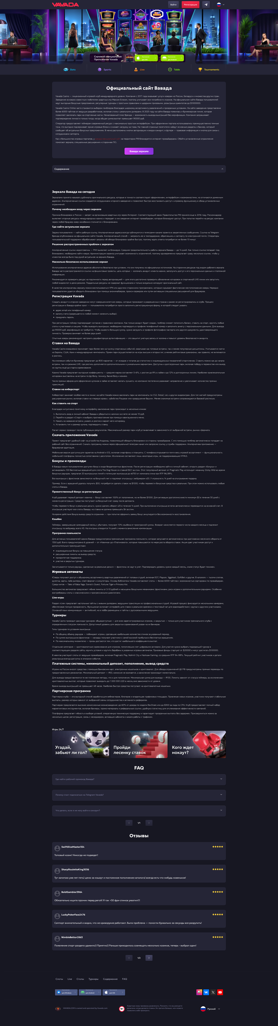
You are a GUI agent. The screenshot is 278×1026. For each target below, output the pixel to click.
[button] (275, 37)
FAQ (124, 978)
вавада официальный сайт (107, 138)
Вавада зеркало (139, 151)
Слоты (59, 978)
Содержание (110, 978)
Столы (80, 978)
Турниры (93, 978)
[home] (65, 5)
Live (70, 978)
